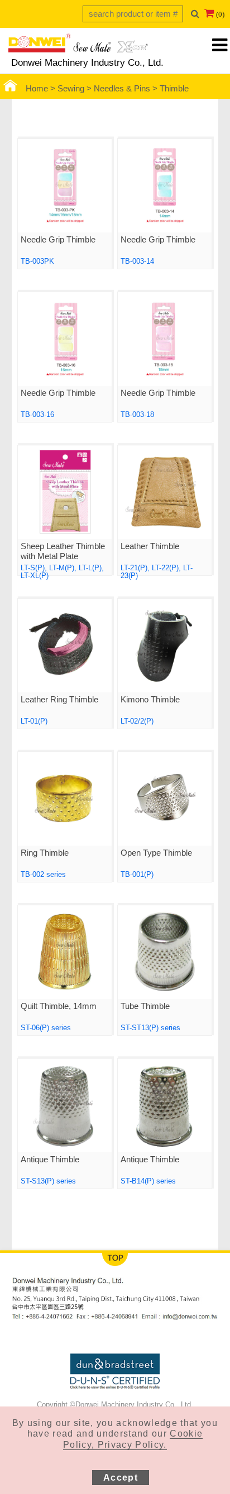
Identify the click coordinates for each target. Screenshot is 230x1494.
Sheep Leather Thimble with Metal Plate (63, 551)
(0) (220, 14)
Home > (42, 88)
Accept (120, 1477)
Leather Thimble (150, 546)
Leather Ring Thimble (59, 699)
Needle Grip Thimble (58, 239)
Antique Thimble (50, 1159)
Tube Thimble (145, 1006)
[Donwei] (78, 46)
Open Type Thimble (156, 852)
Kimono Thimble (150, 699)
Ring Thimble (45, 852)
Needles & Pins (122, 88)
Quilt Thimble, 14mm (59, 1006)
